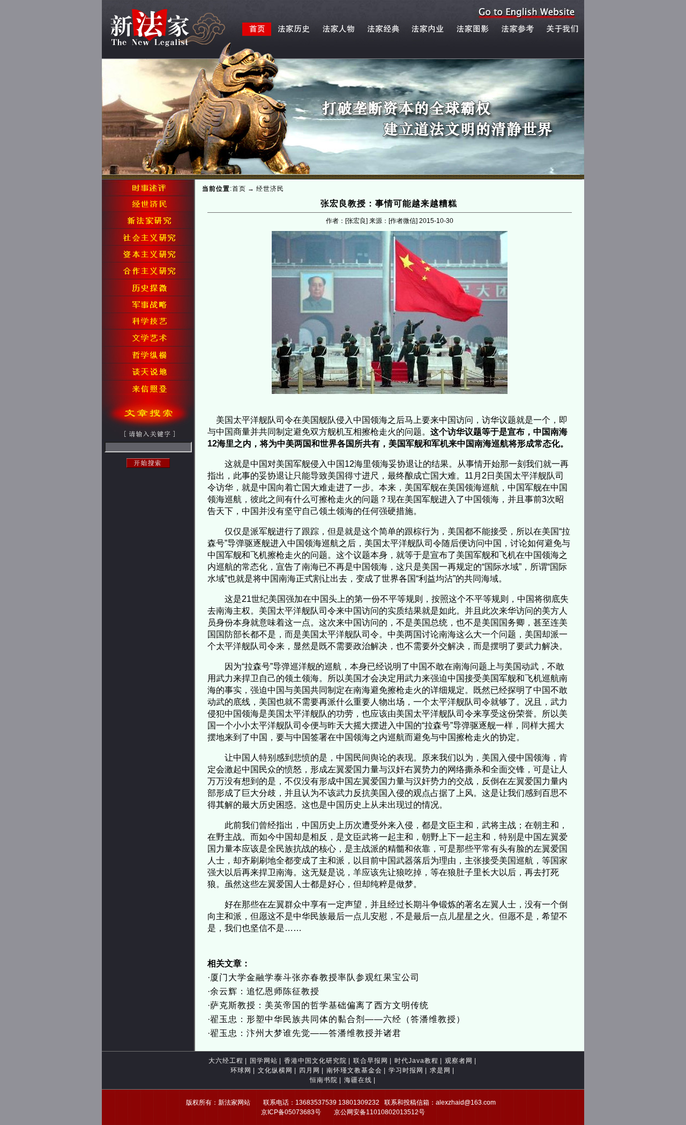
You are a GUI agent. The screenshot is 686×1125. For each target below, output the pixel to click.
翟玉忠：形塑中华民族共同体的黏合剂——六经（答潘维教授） (337, 1019)
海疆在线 (358, 1080)
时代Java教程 (416, 1060)
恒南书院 (324, 1080)
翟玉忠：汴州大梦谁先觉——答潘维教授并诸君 (305, 1033)
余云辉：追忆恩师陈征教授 (264, 991)
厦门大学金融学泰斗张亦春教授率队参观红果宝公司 (315, 977)
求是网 (440, 1070)
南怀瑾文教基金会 (354, 1070)
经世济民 (270, 188)
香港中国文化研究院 (315, 1060)
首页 (239, 188)
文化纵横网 (275, 1070)
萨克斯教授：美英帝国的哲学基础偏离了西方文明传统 (319, 1005)
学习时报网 (406, 1070)
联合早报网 (370, 1060)
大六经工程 (225, 1060)
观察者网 (459, 1060)
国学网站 (264, 1060)
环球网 (240, 1070)
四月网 (309, 1070)
